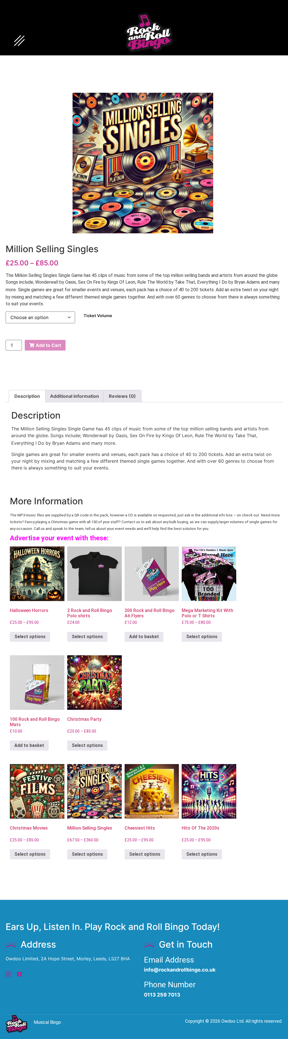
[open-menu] (19, 41)
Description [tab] (27, 396)
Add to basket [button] (144, 636)
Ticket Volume (98, 316)
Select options (30, 636)
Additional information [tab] (74, 396)
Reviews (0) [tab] (122, 396)
